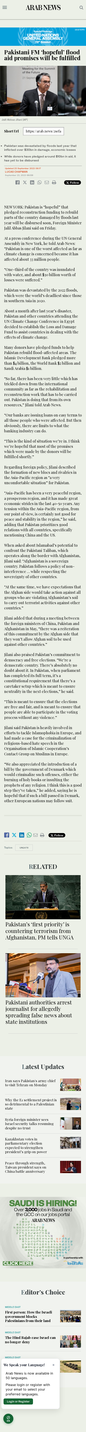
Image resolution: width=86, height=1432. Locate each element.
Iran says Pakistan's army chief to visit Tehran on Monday (30, 1082)
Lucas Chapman (16, 171)
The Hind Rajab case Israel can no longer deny (30, 1339)
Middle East (13, 1307)
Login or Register (18, 1401)
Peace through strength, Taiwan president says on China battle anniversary (25, 1167)
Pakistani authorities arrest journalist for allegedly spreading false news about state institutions (38, 1012)
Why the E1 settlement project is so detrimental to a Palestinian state (31, 1104)
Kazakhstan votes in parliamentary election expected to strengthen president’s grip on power (26, 1145)
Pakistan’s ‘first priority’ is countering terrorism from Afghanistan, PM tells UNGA (39, 931)
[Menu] (5, 7)
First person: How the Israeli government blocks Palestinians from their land (28, 1316)
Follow (74, 182)
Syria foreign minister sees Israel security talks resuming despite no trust (29, 1123)
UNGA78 (24, 847)
